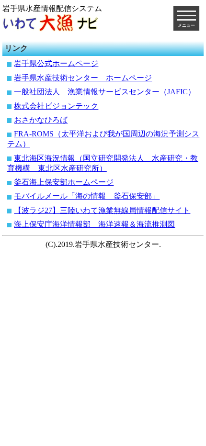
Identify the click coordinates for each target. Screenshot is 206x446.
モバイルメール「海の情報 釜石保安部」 (87, 196)
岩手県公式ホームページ (56, 63)
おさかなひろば (41, 120)
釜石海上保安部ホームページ (64, 182)
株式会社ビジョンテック (56, 106)
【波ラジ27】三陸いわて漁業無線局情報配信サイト (102, 210)
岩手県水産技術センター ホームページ (83, 78)
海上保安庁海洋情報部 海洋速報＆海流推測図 (94, 224)
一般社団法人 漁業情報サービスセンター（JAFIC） (104, 92)
